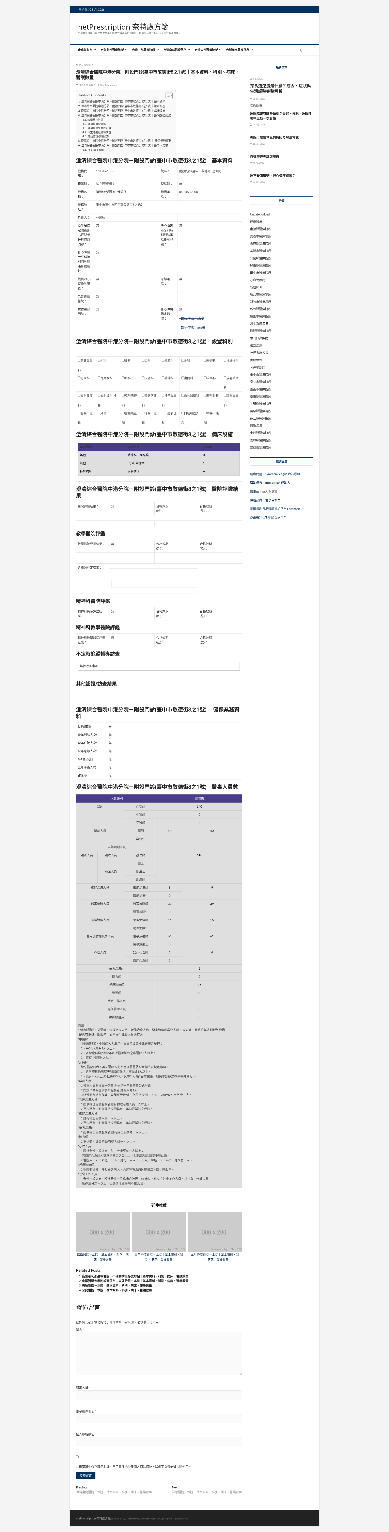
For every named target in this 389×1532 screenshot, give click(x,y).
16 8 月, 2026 (258, 98)
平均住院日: (86, 759)
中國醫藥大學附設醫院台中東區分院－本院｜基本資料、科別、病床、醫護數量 (135, 1281)
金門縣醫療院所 (260, 433)
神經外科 (232, 360)
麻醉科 (211, 378)
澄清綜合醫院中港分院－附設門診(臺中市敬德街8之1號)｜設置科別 (123, 106)
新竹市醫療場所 (260, 301)
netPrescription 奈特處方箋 (123, 26)
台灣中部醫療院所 (143, 49)
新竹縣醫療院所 (260, 309)
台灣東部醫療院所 (206, 49)
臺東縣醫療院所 (260, 396)
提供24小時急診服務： (84, 283)
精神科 (168, 378)
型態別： (167, 184)
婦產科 (168, 360)
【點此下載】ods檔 (192, 327)
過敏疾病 (256, 425)
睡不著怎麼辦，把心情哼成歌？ (272, 175)
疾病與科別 (85, 49)
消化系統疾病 (257, 79)
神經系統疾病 (259, 352)
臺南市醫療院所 (260, 389)
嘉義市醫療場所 (260, 236)
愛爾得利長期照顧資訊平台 (268, 517)
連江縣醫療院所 (260, 418)
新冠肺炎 (256, 287)
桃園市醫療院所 (260, 316)
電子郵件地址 (86, 1411)
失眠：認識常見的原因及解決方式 (274, 137)
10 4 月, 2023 (258, 181)
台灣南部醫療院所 (175, 49)
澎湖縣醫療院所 (260, 331)
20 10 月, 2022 (86, 84)
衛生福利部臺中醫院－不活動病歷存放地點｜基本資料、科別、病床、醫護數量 (135, 1276)
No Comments (109, 84)
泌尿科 (85, 378)
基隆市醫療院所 (260, 251)
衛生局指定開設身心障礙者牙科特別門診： (84, 235)
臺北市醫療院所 (260, 382)
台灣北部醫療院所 (112, 49)
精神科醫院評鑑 (97, 124)
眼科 (128, 378)
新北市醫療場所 (260, 294)
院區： (165, 171)
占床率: (83, 775)
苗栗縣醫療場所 (260, 411)
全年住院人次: (87, 743)
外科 (128, 360)
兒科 (147, 360)
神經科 (211, 360)
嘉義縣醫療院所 (260, 243)
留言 (80, 1329)
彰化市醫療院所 (260, 272)
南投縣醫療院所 (260, 229)
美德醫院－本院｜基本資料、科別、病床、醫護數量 (117, 1285)
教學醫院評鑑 (95, 119)
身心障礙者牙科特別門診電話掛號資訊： (167, 235)
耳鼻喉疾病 (257, 367)
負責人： (84, 217)
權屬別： (84, 184)
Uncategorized (260, 214)
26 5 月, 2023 (258, 143)
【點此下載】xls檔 (191, 318)
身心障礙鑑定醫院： (167, 313)
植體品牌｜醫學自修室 (265, 500)
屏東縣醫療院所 (260, 265)
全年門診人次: (87, 735)
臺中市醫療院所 (84, 64)
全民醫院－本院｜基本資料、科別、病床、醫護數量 (117, 1290)
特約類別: (84, 726)
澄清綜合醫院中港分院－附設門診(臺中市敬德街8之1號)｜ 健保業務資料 (126, 140)
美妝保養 (256, 360)
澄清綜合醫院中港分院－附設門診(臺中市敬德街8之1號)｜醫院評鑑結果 (126, 115)
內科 (103, 360)
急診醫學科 (191, 395)
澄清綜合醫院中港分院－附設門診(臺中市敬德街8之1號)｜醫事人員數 (124, 145)
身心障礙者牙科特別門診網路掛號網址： (84, 261)
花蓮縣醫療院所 (260, 403)
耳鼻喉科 (106, 378)
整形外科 (213, 395)
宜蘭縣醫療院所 (260, 258)
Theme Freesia (134, 1518)
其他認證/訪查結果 (99, 136)
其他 (103, 413)
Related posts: (96, 149)
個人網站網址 (85, 1434)
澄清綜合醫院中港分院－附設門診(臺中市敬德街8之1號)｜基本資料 (123, 101)
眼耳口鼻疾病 (259, 338)
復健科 (188, 378)
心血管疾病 (257, 280)
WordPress (149, 1518)
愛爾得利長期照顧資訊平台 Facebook (275, 509)
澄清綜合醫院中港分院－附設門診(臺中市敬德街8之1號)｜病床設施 (123, 110)
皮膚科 (149, 378)
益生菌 (254, 491)
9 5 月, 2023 (258, 162)
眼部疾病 (256, 345)
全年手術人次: (87, 767)
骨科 (187, 360)
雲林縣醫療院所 (260, 440)
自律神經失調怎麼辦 (264, 156)
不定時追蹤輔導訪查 (99, 132)
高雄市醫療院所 (260, 447)
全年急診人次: (87, 751)
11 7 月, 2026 (258, 124)
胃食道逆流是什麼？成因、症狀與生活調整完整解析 (280, 88)
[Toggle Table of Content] (167, 95)
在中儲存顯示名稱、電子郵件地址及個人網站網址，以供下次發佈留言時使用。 (133, 1466)
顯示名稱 (83, 1387)
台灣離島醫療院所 (237, 49)
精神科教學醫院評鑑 (99, 128)
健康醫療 (256, 221)
